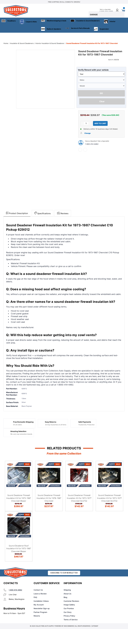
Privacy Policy (69, 616)
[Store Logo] (15, 573)
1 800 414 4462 (91, 144)
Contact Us (38, 590)
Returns (37, 616)
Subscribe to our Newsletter (64, 573)
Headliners (11, 21)
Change (87, 133)
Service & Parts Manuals (80, 28)
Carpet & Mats (31, 22)
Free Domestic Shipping (23, 422)
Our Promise (69, 608)
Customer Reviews (71, 601)
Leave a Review (40, 594)
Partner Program (40, 612)
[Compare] (27, 478)
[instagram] (104, 583)
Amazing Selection (18, 431)
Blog (65, 597)
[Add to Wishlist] (27, 472)
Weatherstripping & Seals (56, 21)
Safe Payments (84, 422)
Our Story (68, 612)
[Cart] (123, 10)
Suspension (104, 29)
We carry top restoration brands (21, 434)
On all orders (17, 425)
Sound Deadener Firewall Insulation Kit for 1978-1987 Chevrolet (49, 498)
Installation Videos (41, 601)
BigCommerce (69, 626)
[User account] (117, 11)
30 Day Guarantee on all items (55, 425)
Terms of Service (71, 619)
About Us (67, 594)
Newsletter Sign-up (42, 608)
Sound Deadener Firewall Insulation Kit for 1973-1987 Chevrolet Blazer (18, 498)
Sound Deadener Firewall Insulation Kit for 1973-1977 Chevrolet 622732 (79, 498)
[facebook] (80, 150)
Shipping (67, 590)
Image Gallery (69, 605)
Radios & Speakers (54, 29)
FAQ (35, 597)
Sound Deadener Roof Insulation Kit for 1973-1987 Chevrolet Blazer (18, 549)
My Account (39, 605)
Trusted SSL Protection (86, 425)
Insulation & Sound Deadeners (88, 21)
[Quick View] (27, 466)
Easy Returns (50, 422)
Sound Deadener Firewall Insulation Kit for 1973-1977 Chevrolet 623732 (109, 498)
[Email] (85, 150)
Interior (112, 21)
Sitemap (95, 626)
